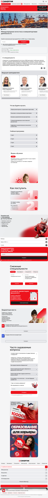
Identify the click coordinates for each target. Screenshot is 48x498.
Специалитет (28, 271)
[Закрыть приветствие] (1, 488)
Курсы (38, 463)
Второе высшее (37, 271)
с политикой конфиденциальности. (9, 45)
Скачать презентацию (42, 9)
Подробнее (17, 283)
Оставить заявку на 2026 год (42, 7)
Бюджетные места (21, 492)
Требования (10, 492)
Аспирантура (44, 463)
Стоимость (15, 492)
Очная (13, 156)
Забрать (24, 421)
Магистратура (24, 463)
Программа (5, 492)
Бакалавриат (20, 271)
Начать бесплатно (6, 3)
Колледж (13, 271)
